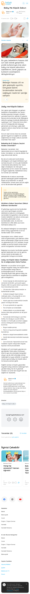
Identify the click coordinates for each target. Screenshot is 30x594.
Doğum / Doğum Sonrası (8, 521)
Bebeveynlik (4, 515)
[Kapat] (26, 584)
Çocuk (3, 518)
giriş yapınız (15, 437)
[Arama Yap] (23, 3)
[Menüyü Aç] (27, 3)
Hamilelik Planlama (6, 528)
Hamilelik (3, 524)
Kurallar (24, 433)
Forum (3, 574)
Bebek (3, 511)
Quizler (3, 567)
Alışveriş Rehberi (5, 564)
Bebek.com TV (5, 571)
